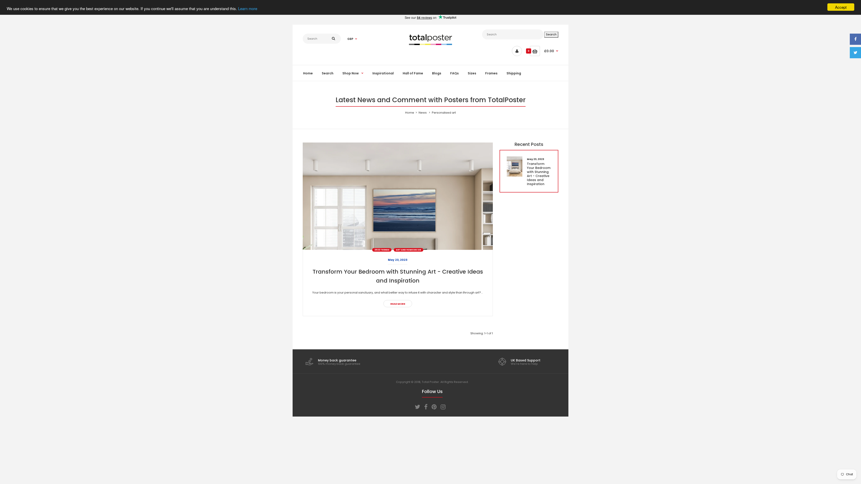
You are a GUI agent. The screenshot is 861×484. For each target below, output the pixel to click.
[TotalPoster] (430, 44)
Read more (397, 304)
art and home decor (408, 249)
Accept (841, 7)
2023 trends (381, 249)
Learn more (247, 8)
